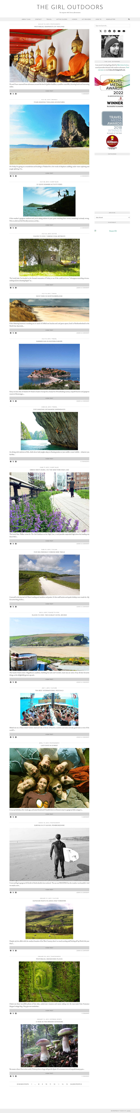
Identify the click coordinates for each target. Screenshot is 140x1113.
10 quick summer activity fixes (49, 184)
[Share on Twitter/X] (13, 94)
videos (74, 19)
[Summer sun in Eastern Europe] (49, 389)
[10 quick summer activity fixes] (49, 216)
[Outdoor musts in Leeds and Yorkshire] (49, 938)
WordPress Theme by (120, 1110)
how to (98, 19)
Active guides (61, 19)
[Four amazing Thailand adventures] (49, 164)
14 (63, 1084)
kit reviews (86, 19)
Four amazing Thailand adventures (49, 102)
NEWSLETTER (110, 19)
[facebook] (109, 31)
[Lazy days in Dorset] (49, 807)
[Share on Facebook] (11, 94)
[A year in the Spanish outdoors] (49, 1067)
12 (54, 1084)
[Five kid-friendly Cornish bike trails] (49, 595)
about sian (26, 19)
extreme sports (56, 1019)
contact (38, 19)
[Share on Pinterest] (16, 94)
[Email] (124, 31)
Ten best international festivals (49, 690)
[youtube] (119, 31)
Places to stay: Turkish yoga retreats (49, 236)
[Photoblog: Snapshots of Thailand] (49, 82)
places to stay (54, 612)
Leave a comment (83, 287)
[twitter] (100, 31)
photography (55, 24)
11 (50, 1084)
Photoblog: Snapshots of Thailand (49, 26)
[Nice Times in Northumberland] (49, 321)
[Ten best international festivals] (49, 725)
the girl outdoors (70, 7)
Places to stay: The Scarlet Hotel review (49, 615)
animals (54, 99)
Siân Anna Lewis (122, 65)
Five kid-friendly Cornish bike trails (49, 552)
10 (46, 1084)
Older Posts (75, 1084)
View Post (49, 91)
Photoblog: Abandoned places (49, 959)
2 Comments (85, 176)
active (54, 233)
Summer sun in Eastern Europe (49, 341)
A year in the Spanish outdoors (49, 1022)
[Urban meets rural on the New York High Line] (49, 532)
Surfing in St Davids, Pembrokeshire (49, 825)
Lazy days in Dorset (49, 745)
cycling (54, 549)
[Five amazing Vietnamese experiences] (49, 450)
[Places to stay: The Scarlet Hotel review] (49, 670)
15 (67, 1084)
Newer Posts (23, 1084)
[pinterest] (114, 31)
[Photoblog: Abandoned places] (49, 1001)
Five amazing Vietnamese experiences (49, 409)
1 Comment (85, 93)
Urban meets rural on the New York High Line (49, 470)
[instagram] (105, 31)
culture (54, 688)
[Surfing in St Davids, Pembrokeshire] (49, 880)
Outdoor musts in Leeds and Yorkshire (49, 901)
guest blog (54, 181)
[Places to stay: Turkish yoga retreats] (49, 276)
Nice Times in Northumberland (49, 296)
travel (49, 19)
